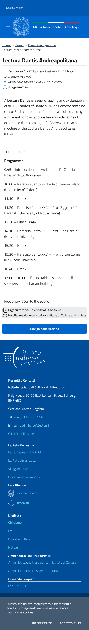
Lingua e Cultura (19, 538)
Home (6, 45)
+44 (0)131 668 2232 (28, 417)
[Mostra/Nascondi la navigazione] (8, 26)
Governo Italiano (14, 8)
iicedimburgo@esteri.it (34, 425)
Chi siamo (15, 522)
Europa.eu (21, 502)
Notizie (13, 547)
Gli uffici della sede (21, 433)
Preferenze (42, 623)
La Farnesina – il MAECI (24, 452)
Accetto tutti (71, 623)
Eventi (19, 45)
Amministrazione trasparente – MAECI (34, 570)
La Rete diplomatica (22, 460)
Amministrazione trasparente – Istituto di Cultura (42, 562)
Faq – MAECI (17, 585)
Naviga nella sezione (44, 328)
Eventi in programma (42, 45)
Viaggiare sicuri (18, 468)
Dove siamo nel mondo (24, 476)
